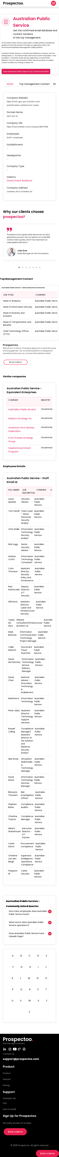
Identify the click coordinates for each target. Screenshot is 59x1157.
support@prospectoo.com (21, 1059)
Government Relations (19, 180)
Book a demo (47, 1153)
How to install (9, 1109)
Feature (7, 1079)
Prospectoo (13, 3)
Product (7, 1073)
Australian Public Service (22, 409)
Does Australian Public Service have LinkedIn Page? (26, 935)
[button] (19, 267)
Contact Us (9, 1098)
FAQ (5, 1103)
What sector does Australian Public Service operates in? (26, 924)
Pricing (6, 1085)
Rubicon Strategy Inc (20, 418)
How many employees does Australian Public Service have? (28, 913)
